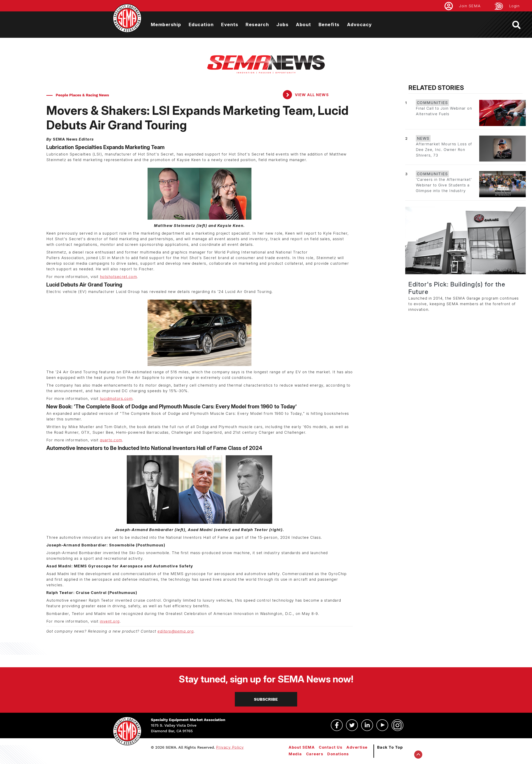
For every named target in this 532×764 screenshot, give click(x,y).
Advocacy (359, 24)
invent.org (110, 621)
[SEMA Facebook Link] (337, 725)
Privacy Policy (230, 747)
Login (514, 6)
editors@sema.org (176, 631)
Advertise (357, 747)
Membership (166, 24)
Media (295, 754)
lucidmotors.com (116, 398)
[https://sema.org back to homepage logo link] (520, 25)
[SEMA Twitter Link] (352, 725)
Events (229, 24)
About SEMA (302, 747)
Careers (314, 754)
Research (257, 24)
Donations (338, 754)
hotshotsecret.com (118, 276)
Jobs (282, 24)
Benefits (329, 24)
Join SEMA (470, 6)
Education (201, 24)
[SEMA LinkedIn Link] (367, 725)
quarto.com (111, 440)
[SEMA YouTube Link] (382, 725)
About (303, 24)
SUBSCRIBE (266, 699)
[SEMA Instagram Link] (397, 725)
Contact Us (330, 747)
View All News (311, 95)
